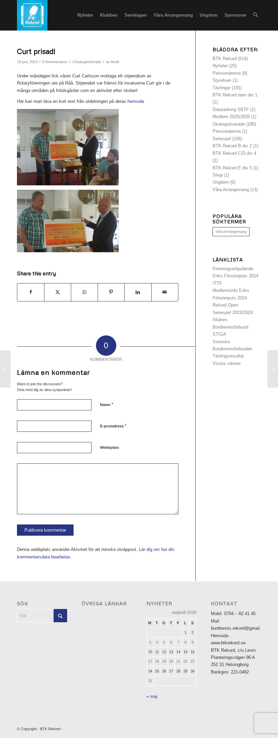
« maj (151, 696)
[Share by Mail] (165, 292)
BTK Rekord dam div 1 (235, 94)
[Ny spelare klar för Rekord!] (5, 369)
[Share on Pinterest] (111, 292)
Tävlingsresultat (228, 355)
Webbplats (109, 447)
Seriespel (222, 138)
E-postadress (113, 425)
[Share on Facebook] (30, 292)
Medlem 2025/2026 (231, 116)
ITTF (217, 283)
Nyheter (220, 65)
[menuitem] (85, 15)
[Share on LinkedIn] (138, 292)
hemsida (135, 101)
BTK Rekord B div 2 (232, 145)
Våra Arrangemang (231, 189)
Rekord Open (225, 305)
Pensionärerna (227, 73)
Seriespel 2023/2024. (233, 312)
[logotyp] (32, 15)
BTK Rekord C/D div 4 (234, 153)
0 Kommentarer (54, 62)
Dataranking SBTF (231, 109)
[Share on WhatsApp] (84, 292)
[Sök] (255, 15)
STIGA (219, 334)
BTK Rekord (225, 58)
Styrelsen (222, 80)
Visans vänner (227, 363)
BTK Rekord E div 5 (232, 167)
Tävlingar (222, 87)
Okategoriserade (87, 62)
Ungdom (221, 182)
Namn (106, 404)
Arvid (115, 62)
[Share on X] (57, 292)
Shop (218, 175)
